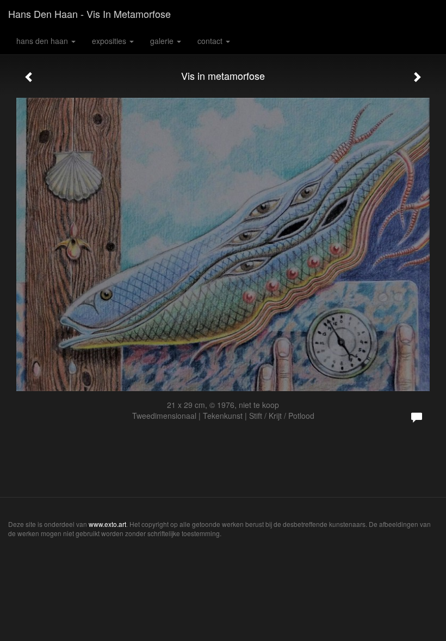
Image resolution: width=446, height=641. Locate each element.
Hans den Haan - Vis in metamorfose (89, 14)
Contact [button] (211, 40)
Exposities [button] (110, 40)
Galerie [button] (163, 40)
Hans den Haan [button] (43, 40)
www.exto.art (107, 524)
